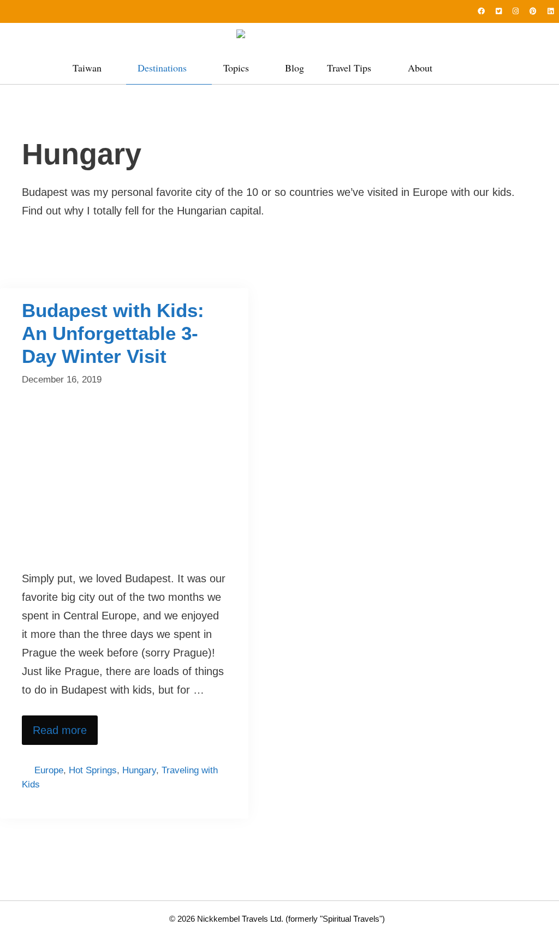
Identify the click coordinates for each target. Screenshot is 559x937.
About (420, 67)
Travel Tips (349, 67)
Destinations (162, 67)
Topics (236, 67)
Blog (294, 67)
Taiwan (87, 67)
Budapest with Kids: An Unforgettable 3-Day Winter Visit (113, 333)
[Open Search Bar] (474, 68)
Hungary (139, 770)
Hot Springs (93, 770)
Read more (60, 730)
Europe (48, 770)
